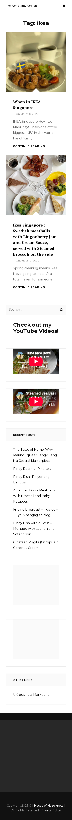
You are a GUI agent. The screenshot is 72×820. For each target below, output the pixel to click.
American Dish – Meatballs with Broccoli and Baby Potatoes (34, 495)
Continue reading (29, 146)
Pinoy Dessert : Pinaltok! (32, 469)
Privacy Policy (51, 810)
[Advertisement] (37, 586)
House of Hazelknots (48, 805)
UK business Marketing (31, 695)
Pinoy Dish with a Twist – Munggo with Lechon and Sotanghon (34, 528)
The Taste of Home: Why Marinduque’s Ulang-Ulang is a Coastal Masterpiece (35, 455)
